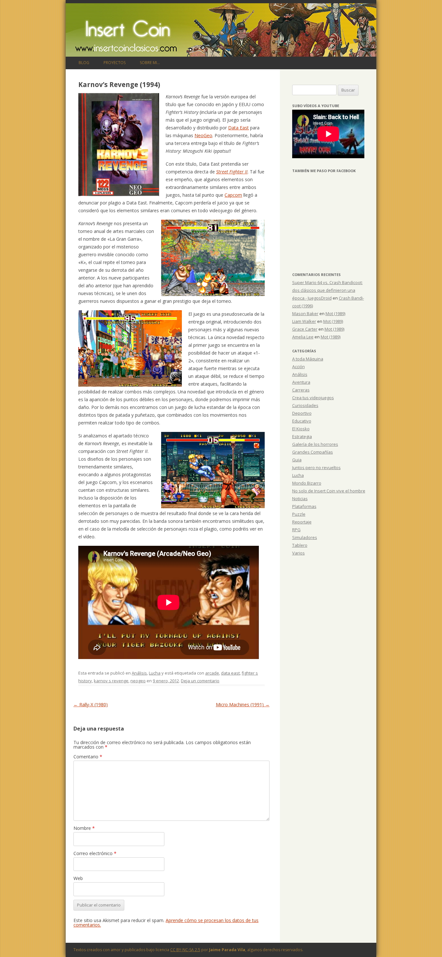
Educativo (301, 421)
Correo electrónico (94, 853)
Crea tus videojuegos (313, 398)
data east (230, 673)
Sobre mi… (150, 62)
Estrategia (302, 436)
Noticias (300, 498)
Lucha (154, 673)
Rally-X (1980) (90, 704)
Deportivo (302, 413)
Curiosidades (305, 405)
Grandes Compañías (312, 452)
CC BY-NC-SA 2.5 (185, 949)
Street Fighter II (232, 172)
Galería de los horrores (315, 444)
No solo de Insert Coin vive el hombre (328, 491)
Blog (84, 62)
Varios (298, 553)
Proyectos (115, 62)
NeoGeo (203, 135)
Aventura (301, 382)
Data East (238, 128)
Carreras (301, 390)
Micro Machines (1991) (243, 704)
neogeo (138, 681)
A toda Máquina (307, 359)
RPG (296, 530)
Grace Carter (304, 329)
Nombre (84, 828)
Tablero (299, 545)
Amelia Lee (303, 337)
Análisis (139, 673)
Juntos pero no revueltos (316, 467)
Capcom (233, 195)
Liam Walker (304, 321)
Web (78, 878)
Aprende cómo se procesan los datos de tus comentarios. (166, 922)
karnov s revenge (111, 681)
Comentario (87, 757)
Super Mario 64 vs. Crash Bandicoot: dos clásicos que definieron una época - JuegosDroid (327, 290)
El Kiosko (301, 429)
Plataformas (304, 506)
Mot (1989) (335, 313)
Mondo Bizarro (306, 483)
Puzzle (298, 514)
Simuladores (304, 537)
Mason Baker (305, 313)
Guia (297, 460)
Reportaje (302, 522)
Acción (298, 366)
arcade (212, 673)
